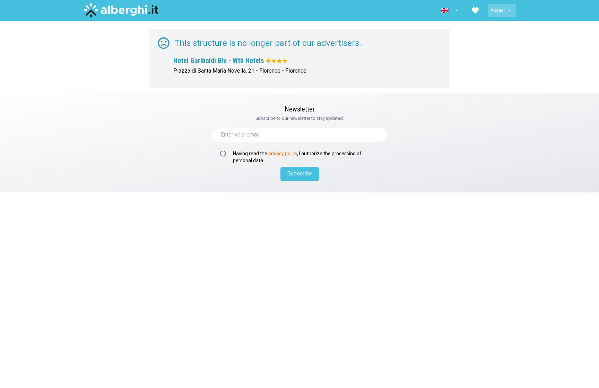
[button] (450, 10)
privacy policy (282, 153)
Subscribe (299, 173)
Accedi (498, 10)
